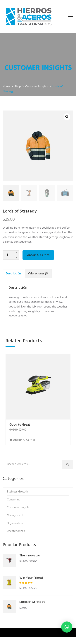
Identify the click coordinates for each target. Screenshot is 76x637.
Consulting (13, 499)
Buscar (69, 464)
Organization (15, 523)
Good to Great (19, 424)
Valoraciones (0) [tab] (38, 273)
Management (15, 515)
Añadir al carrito (38, 255)
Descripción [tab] (13, 273)
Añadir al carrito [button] (24, 440)
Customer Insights (18, 507)
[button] (67, 116)
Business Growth (17, 491)
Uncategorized (16, 531)
